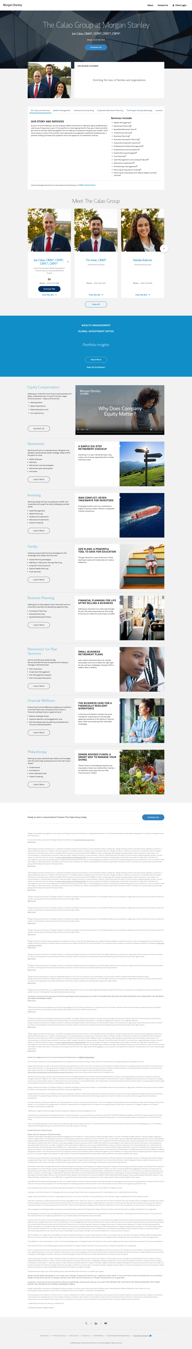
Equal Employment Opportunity (118, 1336)
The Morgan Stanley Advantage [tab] (139, 110)
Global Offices (98, 1336)
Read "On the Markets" (96, 367)
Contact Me (49, 289)
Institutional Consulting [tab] (84, 110)
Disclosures (45, 1336)
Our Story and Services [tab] (40, 110)
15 (140, 169)
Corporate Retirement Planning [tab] (110, 110)
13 (133, 162)
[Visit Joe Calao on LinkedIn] (49, 280)
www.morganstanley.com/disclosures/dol (71, 857)
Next (164, 249)
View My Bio (48, 295)
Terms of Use (73, 1336)
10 (136, 152)
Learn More (41, 479)
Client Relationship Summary (84, 840)
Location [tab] (159, 110)
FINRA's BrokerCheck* (87, 1057)
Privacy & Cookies (59, 1336)
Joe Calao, (96, 33)
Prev (28, 249)
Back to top (32, 842)
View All (96, 304)
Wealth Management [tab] (61, 110)
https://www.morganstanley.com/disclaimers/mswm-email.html (50, 1072)
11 (125, 156)
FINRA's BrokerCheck (86, 185)
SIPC (107, 1343)
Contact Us (96, 47)
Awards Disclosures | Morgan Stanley (40, 1130)
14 (136, 166)
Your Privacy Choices (140, 1336)
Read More (99, 359)
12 (148, 159)
